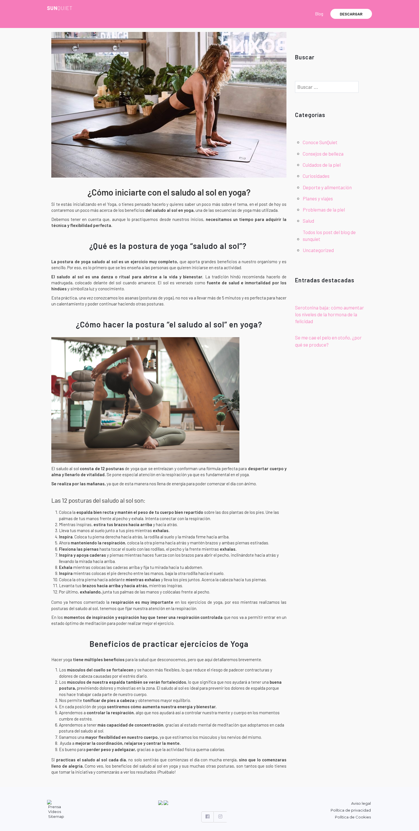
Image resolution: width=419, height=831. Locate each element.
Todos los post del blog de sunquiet (329, 235)
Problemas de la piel (324, 209)
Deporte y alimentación (327, 187)
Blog (319, 13)
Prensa (54, 806)
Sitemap (56, 816)
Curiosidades (316, 176)
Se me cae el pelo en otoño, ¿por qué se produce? (328, 341)
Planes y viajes (318, 198)
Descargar (351, 13)
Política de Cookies (353, 817)
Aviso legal (361, 803)
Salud (308, 221)
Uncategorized (318, 250)
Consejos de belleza (323, 153)
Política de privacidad (351, 810)
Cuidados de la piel (322, 165)
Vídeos (54, 811)
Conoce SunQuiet (320, 142)
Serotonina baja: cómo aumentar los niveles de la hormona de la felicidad (329, 314)
